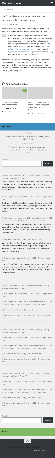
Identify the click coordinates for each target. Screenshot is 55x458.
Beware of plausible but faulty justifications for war (22, 239)
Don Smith (9, 111)
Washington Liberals (11, 3)
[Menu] (52, 3)
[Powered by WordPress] (19, 450)
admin (6, 24)
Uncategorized (8, 9)
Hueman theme (39, 450)
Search (4, 160)
